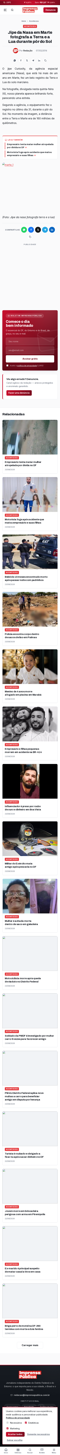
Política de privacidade (18, 1418)
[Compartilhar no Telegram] (33, 60)
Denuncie (51, 10)
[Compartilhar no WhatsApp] (14, 60)
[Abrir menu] (5, 10)
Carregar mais (30, 1345)
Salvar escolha (14, 1440)
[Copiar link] (45, 60)
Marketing (15, 1428)
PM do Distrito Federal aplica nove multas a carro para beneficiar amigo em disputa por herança (24, 1096)
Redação (27, 50)
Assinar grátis (30, 358)
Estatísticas (33, 1423)
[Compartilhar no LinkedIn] (39, 60)
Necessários (16, 1423)
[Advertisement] (30, 276)
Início (24, 21)
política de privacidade (27, 366)
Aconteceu (34, 21)
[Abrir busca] (12, 10)
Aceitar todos (15, 1434)
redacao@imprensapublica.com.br (32, 1395)
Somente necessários (38, 1434)
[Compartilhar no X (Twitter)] (26, 60)
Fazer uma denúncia (19, 393)
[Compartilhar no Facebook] (20, 60)
